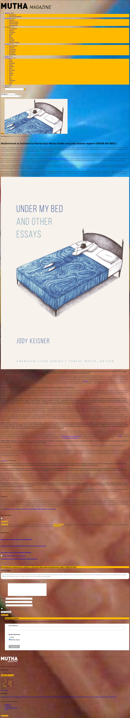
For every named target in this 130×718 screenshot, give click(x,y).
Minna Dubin (4, 522)
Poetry (11, 72)
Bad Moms (12, 53)
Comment (4, 595)
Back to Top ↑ (4, 615)
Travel (10, 82)
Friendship (12, 63)
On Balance (12, 32)
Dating (11, 61)
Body (10, 59)
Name (3, 599)
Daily (12, 637)
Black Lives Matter (14, 42)
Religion (11, 73)
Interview (11, 47)
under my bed (52, 509)
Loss (6, 85)
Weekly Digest (15, 640)
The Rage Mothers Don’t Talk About (71, 436)
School (11, 75)
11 (5, 682)
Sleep (10, 78)
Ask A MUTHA (13, 28)
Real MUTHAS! (13, 46)
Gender (11, 34)
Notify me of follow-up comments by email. (15, 609)
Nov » (6, 690)
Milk (10, 35)
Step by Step (12, 49)
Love (10, 68)
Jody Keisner (24, 509)
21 (11, 684)
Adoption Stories (13, 22)
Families (7, 44)
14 (11, 682)
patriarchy (45, 509)
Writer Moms (12, 54)
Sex (10, 77)
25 (5, 686)
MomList (4, 460)
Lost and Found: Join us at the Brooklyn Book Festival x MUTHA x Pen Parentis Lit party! (23, 546)
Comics (7, 56)
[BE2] (120, 436)
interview (18, 509)
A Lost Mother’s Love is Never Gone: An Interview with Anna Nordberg (19, 559)
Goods (11, 65)
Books (10, 37)
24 (3, 686)
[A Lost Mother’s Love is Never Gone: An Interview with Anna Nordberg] (13, 556)
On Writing (12, 70)
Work (10, 84)
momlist (39, 509)
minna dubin (32, 509)
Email (3, 602)
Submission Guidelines (15, 16)
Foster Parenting (13, 23)
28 (11, 686)
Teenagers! (12, 80)
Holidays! (11, 66)
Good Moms (12, 51)
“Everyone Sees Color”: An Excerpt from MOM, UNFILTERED (16, 552)
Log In (6, 709)
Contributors (12, 15)
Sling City (11, 39)
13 (9, 682)
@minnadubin (57, 526)
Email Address (13, 625)
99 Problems (8, 58)
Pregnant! (11, 20)
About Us (7, 13)
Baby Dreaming (13, 25)
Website (3, 605)
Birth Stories (8, 18)
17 (3, 684)
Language (12, 40)
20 (9, 684)
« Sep (2, 690)
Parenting (7, 27)
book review (7, 509)
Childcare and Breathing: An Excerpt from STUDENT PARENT (16, 539)
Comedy (11, 30)
